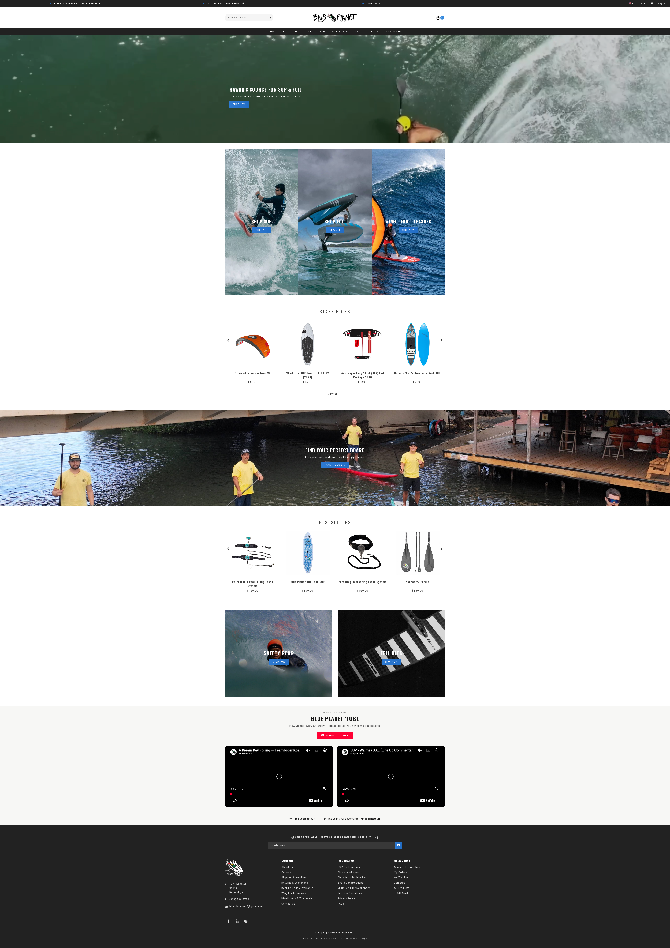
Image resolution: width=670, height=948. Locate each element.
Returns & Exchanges (294, 882)
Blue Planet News (349, 872)
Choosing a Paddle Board (353, 877)
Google (363, 939)
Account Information (407, 867)
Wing (296, 31)
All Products (401, 888)
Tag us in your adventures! (353, 818)
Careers (286, 872)
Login (661, 3)
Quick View (252, 372)
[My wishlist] (652, 3)
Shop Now (239, 104)
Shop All (261, 230)
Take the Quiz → (335, 465)
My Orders (400, 872)
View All (335, 230)
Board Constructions (350, 882)
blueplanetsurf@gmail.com (246, 906)
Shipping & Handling (294, 877)
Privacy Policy (346, 898)
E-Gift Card (374, 31)
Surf (323, 31)
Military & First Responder (354, 888)
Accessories (339, 31)
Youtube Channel (337, 735)
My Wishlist (401, 877)
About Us (287, 867)
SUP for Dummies (349, 867)
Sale (358, 31)
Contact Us (393, 31)
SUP (283, 31)
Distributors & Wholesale (296, 898)
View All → (335, 394)
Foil (309, 31)
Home (272, 31)
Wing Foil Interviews (293, 893)
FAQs (341, 903)
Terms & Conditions (350, 893)
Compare (399, 882)
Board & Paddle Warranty (297, 888)
